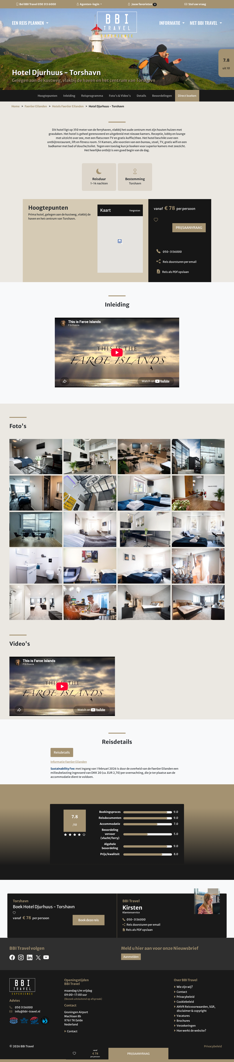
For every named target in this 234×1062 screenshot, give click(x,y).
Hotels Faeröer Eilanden (68, 106)
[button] (47, 95)
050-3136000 (172, 251)
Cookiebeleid (185, 1001)
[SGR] (34, 1020)
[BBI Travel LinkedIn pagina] (30, 958)
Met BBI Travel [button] (204, 22)
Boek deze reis (88, 920)
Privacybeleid (185, 996)
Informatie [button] (170, 22)
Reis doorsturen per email (179, 261)
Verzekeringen (186, 1025)
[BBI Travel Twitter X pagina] (38, 958)
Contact (71, 1031)
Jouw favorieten (143, 4)
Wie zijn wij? (184, 987)
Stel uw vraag (197, 4)
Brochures (183, 1020)
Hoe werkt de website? (191, 1030)
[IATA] (24, 1020)
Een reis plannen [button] (28, 22)
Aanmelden (131, 956)
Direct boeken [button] (187, 95)
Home (15, 106)
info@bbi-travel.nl (27, 1011)
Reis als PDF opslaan (175, 272)
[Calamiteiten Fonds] (45, 1020)
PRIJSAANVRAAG (189, 228)
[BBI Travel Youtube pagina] (46, 958)
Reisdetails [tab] (62, 752)
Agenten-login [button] (90, 4)
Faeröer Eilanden (36, 106)
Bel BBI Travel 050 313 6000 (37, 4)
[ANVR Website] (13, 1020)
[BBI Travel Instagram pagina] (21, 958)
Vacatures (183, 1015)
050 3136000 (24, 1007)
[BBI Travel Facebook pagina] (12, 958)
